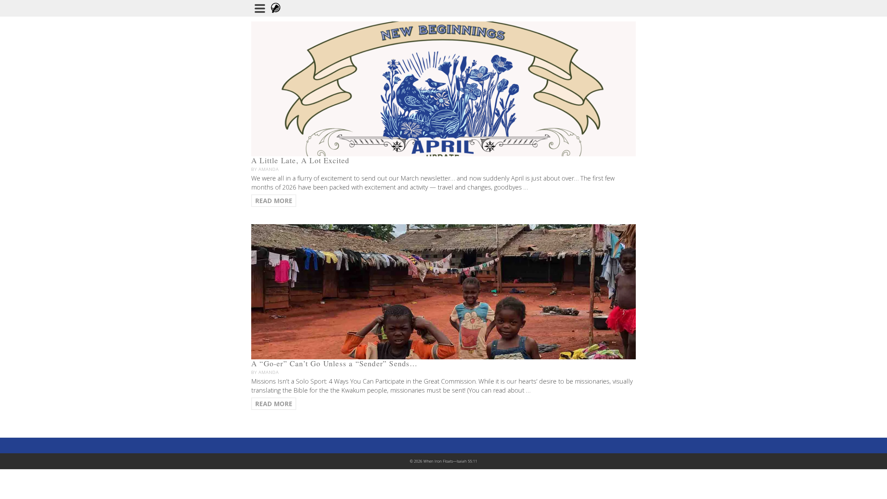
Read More (273, 200)
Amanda (268, 169)
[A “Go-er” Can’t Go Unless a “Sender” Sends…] (443, 291)
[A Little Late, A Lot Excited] (443, 88)
